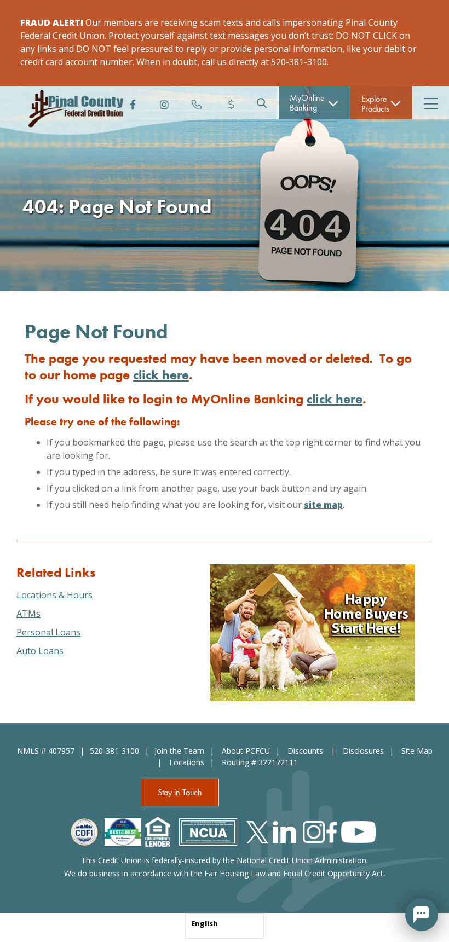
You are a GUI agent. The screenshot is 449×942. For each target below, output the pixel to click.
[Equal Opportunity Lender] (157, 831)
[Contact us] (196, 102)
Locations (186, 762)
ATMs (28, 614)
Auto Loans (40, 651)
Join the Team (179, 750)
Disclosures (363, 750)
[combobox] (224, 926)
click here (161, 374)
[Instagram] (163, 102)
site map (323, 505)
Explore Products (375, 103)
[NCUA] (208, 831)
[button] (421, 914)
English (204, 923)
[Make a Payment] (228, 102)
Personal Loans (48, 632)
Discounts (306, 750)
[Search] (261, 102)
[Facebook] (130, 102)
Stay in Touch (180, 792)
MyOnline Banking (307, 102)
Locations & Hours (54, 595)
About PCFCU (246, 750)
